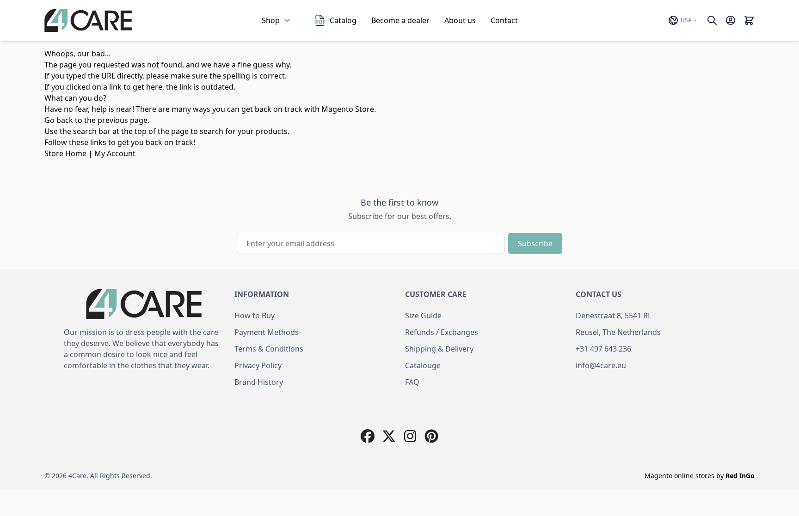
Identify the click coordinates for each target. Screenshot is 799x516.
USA (686, 20)
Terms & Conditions (268, 349)
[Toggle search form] (712, 20)
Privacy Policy (258, 365)
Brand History (258, 382)
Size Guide (423, 315)
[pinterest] (431, 436)
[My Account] (730, 20)
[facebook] (368, 436)
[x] (389, 436)
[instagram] (410, 436)
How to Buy (254, 315)
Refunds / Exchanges (441, 332)
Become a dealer (400, 20)
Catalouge (423, 365)
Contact (504, 20)
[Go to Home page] (88, 20)
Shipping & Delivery (439, 349)
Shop (271, 20)
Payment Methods (266, 332)
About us (460, 20)
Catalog (343, 20)
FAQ (412, 382)
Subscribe (535, 243)
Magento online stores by (700, 475)
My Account (114, 153)
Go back (58, 120)
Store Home (65, 153)
